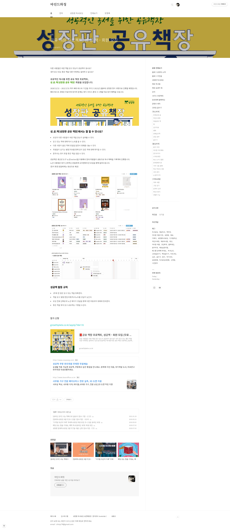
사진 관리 (156, 172)
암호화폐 (155, 260)
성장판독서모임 (163, 238)
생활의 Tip (156, 195)
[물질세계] (156, 144)
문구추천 (155, 247)
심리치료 (156, 127)
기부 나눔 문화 (158, 166)
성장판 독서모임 (76, 13)
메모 (171, 235)
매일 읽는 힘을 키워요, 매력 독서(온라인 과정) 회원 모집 (73, 425)
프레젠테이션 (157, 163)
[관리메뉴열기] (4, 526)
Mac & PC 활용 (158, 159)
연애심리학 (156, 133)
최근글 (154, 214)
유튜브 (114, 516)
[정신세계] (156, 111)
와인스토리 (156, 192)
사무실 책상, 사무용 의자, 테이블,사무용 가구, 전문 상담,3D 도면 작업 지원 (83, 384)
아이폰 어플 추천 (157, 235)
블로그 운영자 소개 (159, 72)
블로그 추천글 (157, 76)
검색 (172, 5)
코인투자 (164, 244)
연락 (61, 13)
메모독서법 (164, 241)
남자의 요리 (157, 188)
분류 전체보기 (157, 68)
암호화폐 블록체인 (158, 100)
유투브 (160, 288)
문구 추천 (156, 147)
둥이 (163, 257)
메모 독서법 (156, 84)
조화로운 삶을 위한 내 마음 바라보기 (67, 480)
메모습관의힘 (163, 247)
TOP (178, 517)
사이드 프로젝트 (158, 96)
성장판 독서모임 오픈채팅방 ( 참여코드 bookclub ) (90, 516)
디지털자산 (173, 238)
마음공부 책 (157, 121)
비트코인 (173, 254)
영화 (154, 130)
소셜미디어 (156, 175)
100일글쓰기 (156, 254)
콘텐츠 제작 (156, 103)
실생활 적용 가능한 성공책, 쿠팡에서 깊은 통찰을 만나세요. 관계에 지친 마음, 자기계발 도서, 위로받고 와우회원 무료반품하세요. (94, 368)
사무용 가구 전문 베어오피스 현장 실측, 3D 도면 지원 (77, 381)
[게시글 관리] (60, 399)
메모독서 (162, 232)
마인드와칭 (58, 4)
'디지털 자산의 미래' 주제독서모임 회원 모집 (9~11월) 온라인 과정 (76, 422)
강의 (54, 412)
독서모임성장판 (164, 260)
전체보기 (94, 13)
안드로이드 (156, 153)
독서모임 (155, 232)
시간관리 (155, 263)
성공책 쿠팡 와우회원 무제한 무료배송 (70, 363)
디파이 (154, 238)
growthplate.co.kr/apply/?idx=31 (67, 324)
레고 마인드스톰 (158, 169)
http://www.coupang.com (63, 360)
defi (153, 257)
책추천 (169, 232)
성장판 (167, 235)
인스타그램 (154, 288)
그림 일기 (156, 185)
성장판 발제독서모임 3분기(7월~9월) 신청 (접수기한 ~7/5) (74, 428)
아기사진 (169, 257)
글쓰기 (155, 140)
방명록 (107, 13)
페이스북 (53, 516)
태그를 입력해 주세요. (159, 251)
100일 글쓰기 (157, 107)
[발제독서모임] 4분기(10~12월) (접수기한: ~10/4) (71, 419)
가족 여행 (156, 182)
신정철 (173, 260)
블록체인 (171, 244)
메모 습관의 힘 (157, 88)
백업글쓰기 (165, 254)
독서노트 (171, 251)
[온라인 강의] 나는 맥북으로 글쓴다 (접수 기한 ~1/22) (72, 416)
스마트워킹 (156, 156)
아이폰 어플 (156, 244)
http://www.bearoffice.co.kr (64, 377)
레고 (170, 241)
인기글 (161, 214)
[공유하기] (57, 399)
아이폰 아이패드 (158, 150)
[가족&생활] (156, 179)
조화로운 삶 (157, 115)
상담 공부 (156, 137)
